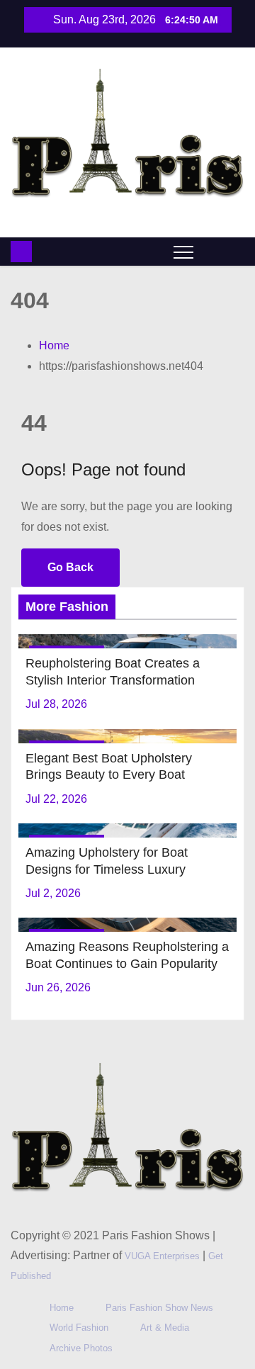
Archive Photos (81, 1348)
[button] (211, 250)
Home (54, 345)
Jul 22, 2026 (56, 799)
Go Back (70, 567)
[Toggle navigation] (183, 251)
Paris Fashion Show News (159, 1307)
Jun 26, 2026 (58, 987)
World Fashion (79, 1327)
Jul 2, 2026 (53, 893)
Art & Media (164, 1327)
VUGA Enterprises (164, 1256)
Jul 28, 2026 (56, 704)
